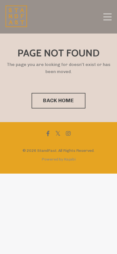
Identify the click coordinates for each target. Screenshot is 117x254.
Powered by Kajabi (59, 159)
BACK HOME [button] (58, 100)
